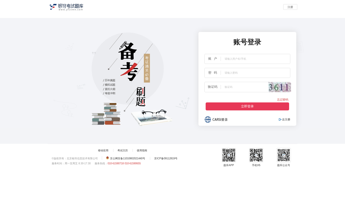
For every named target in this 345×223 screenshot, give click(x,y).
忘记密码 (282, 99)
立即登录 (247, 106)
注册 (290, 7)
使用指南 (142, 150)
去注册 (284, 119)
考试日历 (122, 150)
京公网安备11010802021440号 (127, 158)
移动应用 (103, 150)
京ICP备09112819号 (165, 158)
